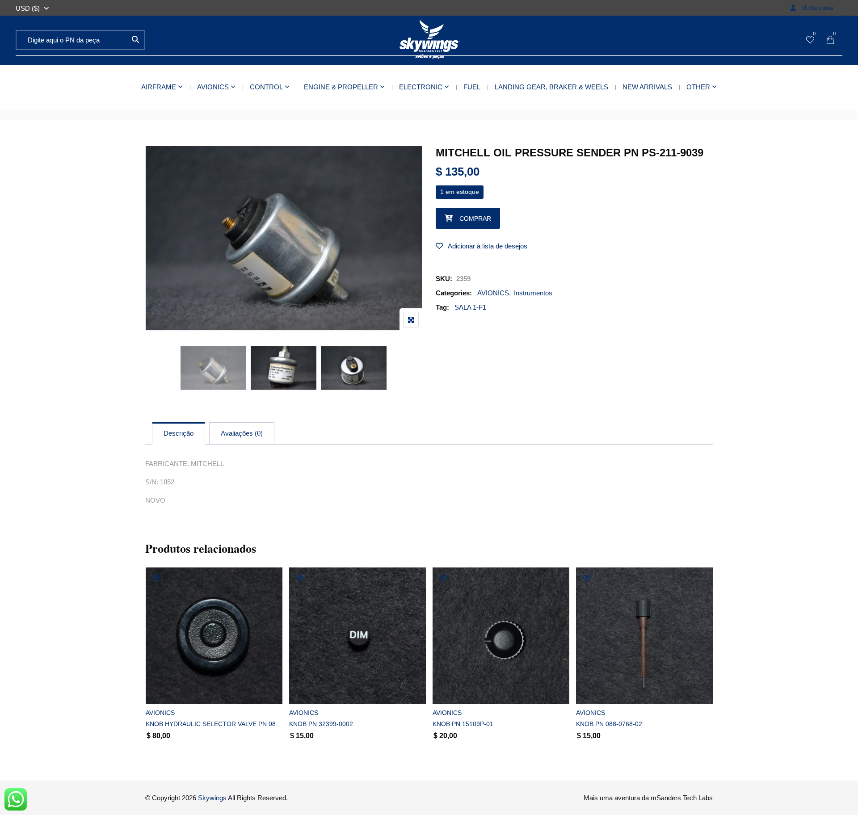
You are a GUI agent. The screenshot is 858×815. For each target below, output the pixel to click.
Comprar (475, 218)
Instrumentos (533, 293)
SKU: (444, 278)
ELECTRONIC (420, 87)
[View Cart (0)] (830, 40)
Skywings (212, 798)
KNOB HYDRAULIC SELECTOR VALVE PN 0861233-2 (214, 723)
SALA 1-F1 (470, 307)
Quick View (156, 578)
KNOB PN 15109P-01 (463, 723)
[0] (810, 40)
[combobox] (28, 8)
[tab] (178, 433)
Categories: (454, 293)
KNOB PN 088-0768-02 (609, 723)
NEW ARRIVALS (647, 87)
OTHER (698, 87)
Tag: (442, 307)
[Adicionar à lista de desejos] (162, 690)
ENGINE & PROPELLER (341, 87)
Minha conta (816, 7)
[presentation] (151, 669)
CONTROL (266, 87)
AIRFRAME (158, 87)
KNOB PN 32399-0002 (321, 723)
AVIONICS (213, 87)
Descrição (178, 433)
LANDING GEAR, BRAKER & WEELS (551, 87)
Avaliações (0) (242, 433)
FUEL (471, 87)
